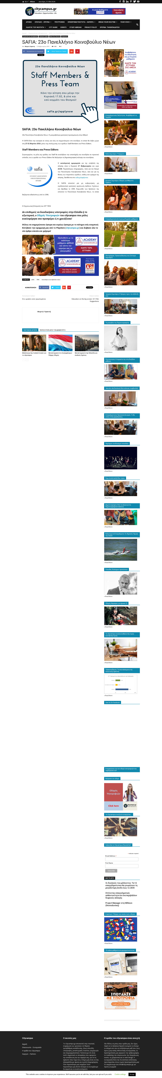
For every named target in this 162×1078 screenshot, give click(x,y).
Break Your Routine (107, 22)
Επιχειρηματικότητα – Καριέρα (81, 22)
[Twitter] (134, 1)
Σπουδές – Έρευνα (42, 22)
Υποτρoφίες (60, 22)
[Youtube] (138, 1)
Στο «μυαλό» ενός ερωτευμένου (34, 299)
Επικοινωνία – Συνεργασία (31, 1047)
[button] (137, 24)
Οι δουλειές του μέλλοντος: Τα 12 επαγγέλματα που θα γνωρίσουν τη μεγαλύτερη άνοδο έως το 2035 (121, 885)
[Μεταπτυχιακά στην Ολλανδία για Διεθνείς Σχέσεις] (87, 343)
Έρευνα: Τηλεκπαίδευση (109, 27)
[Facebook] (120, 1)
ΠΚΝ (38, 279)
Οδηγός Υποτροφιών (48, 215)
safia (32, 279)
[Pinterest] (131, 1)
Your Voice (125, 22)
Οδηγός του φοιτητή (35, 27)
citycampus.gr (72, 228)
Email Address (110, 856)
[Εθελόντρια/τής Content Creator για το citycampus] (34, 343)
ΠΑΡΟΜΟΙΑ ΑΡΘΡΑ (30, 330)
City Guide (53, 27)
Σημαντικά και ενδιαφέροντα (30, 36)
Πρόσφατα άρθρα (43, 36)
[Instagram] (123, 1)
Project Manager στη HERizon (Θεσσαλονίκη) (118, 904)
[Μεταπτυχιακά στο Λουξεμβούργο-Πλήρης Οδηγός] (60, 343)
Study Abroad (76, 27)
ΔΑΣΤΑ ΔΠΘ (109, 878)
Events (63, 27)
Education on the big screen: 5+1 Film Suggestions (85, 300)
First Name (109, 863)
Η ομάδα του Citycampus (31, 1051)
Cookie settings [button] (120, 1074)
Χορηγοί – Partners (29, 1054)
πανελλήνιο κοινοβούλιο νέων (51, 279)
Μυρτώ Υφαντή (30, 46)
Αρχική (29, 22)
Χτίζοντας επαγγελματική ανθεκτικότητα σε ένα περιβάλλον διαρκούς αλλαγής (121, 895)
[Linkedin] (127, 1)
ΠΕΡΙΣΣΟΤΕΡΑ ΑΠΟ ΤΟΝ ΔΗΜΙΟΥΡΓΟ (52, 330)
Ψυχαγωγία (64, 36)
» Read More (108, 147)
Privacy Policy (91, 27)
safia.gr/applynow (81, 177)
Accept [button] (132, 1074)
